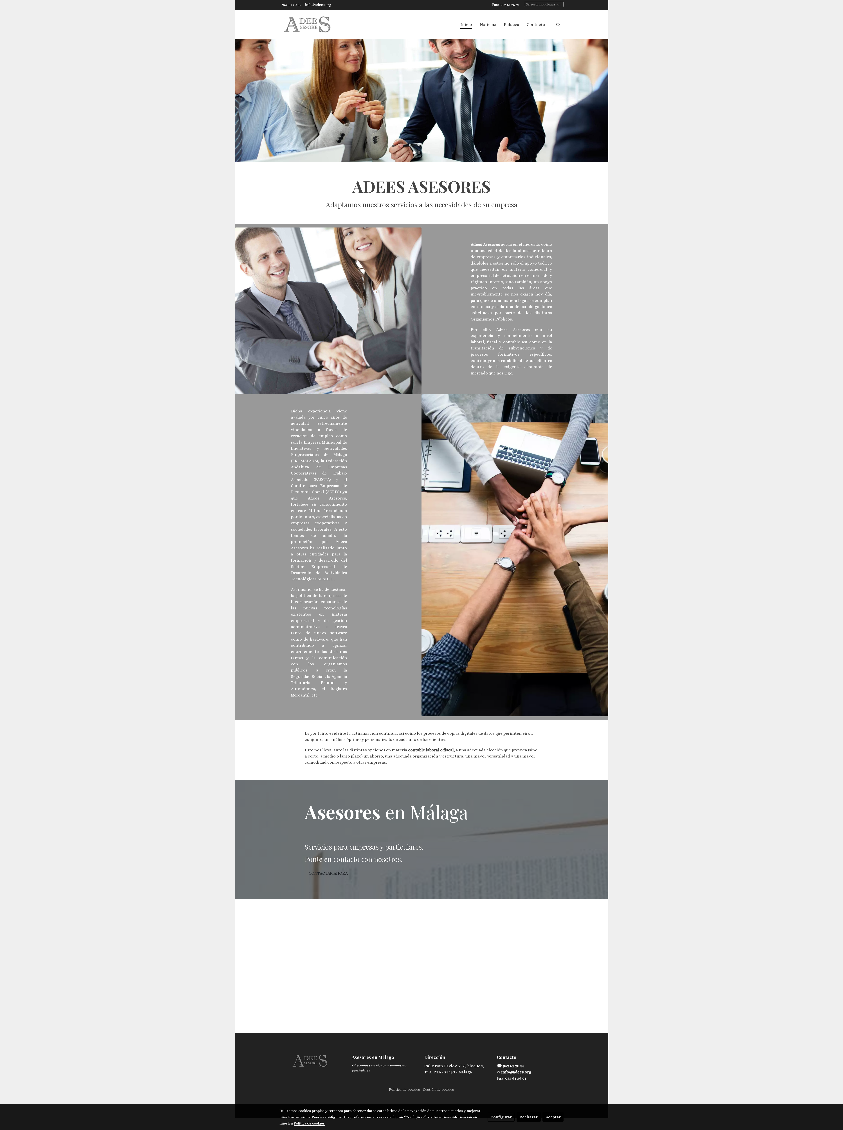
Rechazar (528, 1117)
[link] (307, 24)
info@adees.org (318, 5)
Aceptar (553, 1117)
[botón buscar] (558, 24)
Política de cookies (404, 1089)
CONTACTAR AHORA (328, 873)
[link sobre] (313, 1061)
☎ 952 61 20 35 (511, 1066)
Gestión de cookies (438, 1089)
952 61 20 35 (291, 5)
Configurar (501, 1117)
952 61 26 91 (510, 5)
